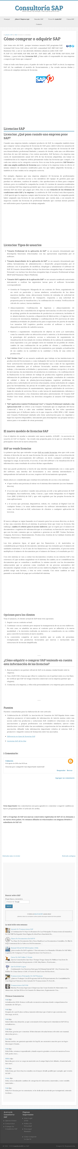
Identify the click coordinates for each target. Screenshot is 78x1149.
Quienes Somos (10, 1121)
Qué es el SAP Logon (18, 967)
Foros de (54, 19)
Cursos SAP (70, 19)
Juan (7, 1039)
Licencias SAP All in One (16, 741)
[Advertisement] (39, 109)
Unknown (9, 761)
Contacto (39, 24)
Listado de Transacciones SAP (22, 929)
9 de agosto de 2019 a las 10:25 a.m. (16, 763)
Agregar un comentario (64, 778)
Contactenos (10, 1124)
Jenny (7, 1078)
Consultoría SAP (39, 7)
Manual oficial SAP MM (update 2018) (24, 948)
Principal (7, 19)
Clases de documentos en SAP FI (23, 938)
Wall (6, 1000)
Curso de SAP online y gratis (21, 957)
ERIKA (7, 1059)
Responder (61, 770)
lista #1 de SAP (38, 914)
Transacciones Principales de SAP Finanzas (27, 976)
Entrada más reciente (11, 856)
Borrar (69, 770)
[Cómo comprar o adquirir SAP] (67, 46)
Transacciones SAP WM (19, 985)
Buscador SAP (38, 19)
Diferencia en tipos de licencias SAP (21, 736)
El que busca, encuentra (14, 899)
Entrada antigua (68, 856)
